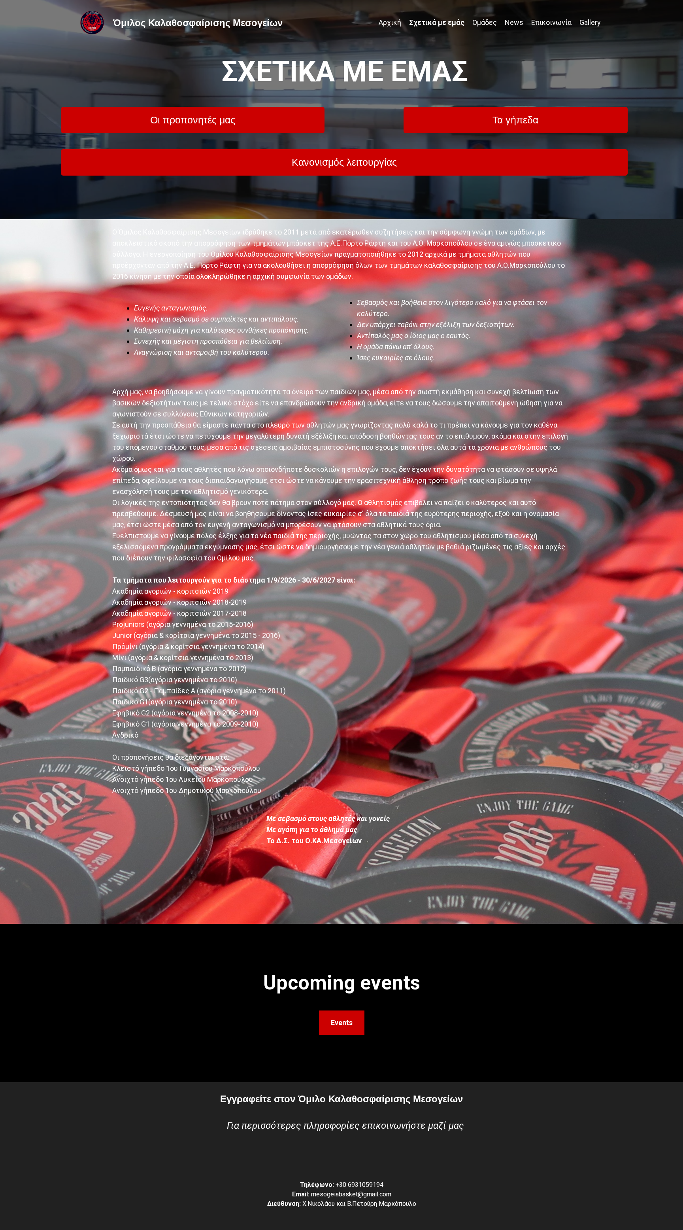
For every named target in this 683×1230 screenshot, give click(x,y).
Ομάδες (484, 22)
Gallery (590, 22)
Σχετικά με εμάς (436, 22)
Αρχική (390, 22)
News (514, 22)
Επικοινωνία (551, 22)
